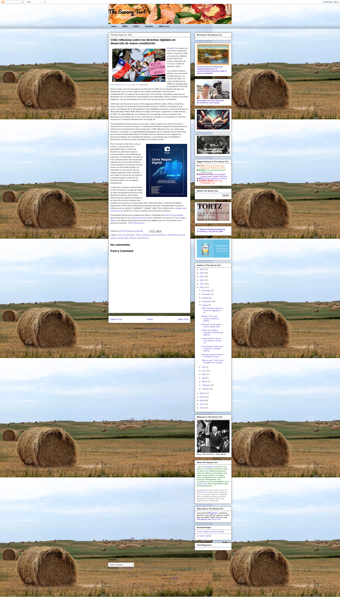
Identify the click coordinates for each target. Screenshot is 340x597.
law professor (208, 467)
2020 (202, 393)
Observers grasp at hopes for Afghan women (212, 355)
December (206, 290)
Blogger (175, 579)
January (205, 389)
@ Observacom (137, 223)
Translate (128, 568)
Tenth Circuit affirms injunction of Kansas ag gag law (212, 332)
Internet (133, 238)
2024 (202, 276)
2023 (202, 280)
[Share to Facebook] (157, 231)
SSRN (124, 26)
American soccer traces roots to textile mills (211, 325)
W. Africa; (214, 168)
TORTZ (136, 26)
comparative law (148, 235)
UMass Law (164, 26)
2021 (202, 287)
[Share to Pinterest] (160, 231)
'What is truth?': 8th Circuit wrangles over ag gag (212, 361)
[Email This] (150, 231)
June (204, 371)
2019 (202, 397)
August (205, 305)
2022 (202, 284)
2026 (202, 269)
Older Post (183, 319)
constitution (161, 235)
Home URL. (209, 519)
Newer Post (116, 319)
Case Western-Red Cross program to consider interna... (212, 348)
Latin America (143, 238)
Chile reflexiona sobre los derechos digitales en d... (212, 310)
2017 (202, 404)
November (206, 294)
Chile (138, 235)
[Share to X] (155, 231)
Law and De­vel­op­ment (215, 170)
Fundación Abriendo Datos (141, 218)
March (205, 381)
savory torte (202, 484)
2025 (202, 273)
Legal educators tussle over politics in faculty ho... (211, 340)
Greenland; (205, 168)
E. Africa (222, 168)
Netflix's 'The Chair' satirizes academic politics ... (210, 318)
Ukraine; (216, 166)
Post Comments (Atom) (155, 328)
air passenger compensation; (212, 175)
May (204, 374)
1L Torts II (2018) (204, 536)
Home (113, 26)
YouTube (149, 26)
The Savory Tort (127, 11)
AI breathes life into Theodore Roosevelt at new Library (210, 101)
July (204, 367)
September (207, 301)
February (206, 385)
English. (171, 48)
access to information (126, 235)
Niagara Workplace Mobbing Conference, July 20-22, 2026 (211, 230)
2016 (202, 408)
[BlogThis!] (152, 231)
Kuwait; (210, 166)
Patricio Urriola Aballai (174, 215)
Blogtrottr (213, 513)
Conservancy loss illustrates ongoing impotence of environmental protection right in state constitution (212, 70)
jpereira (119, 84)
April (204, 378)
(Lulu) (209, 172)
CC (137, 84)
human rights (123, 238)
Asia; (223, 166)
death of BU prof (220, 176)
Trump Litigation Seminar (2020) (210, 531)
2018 (202, 400)
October (205, 298)
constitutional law (174, 235)
